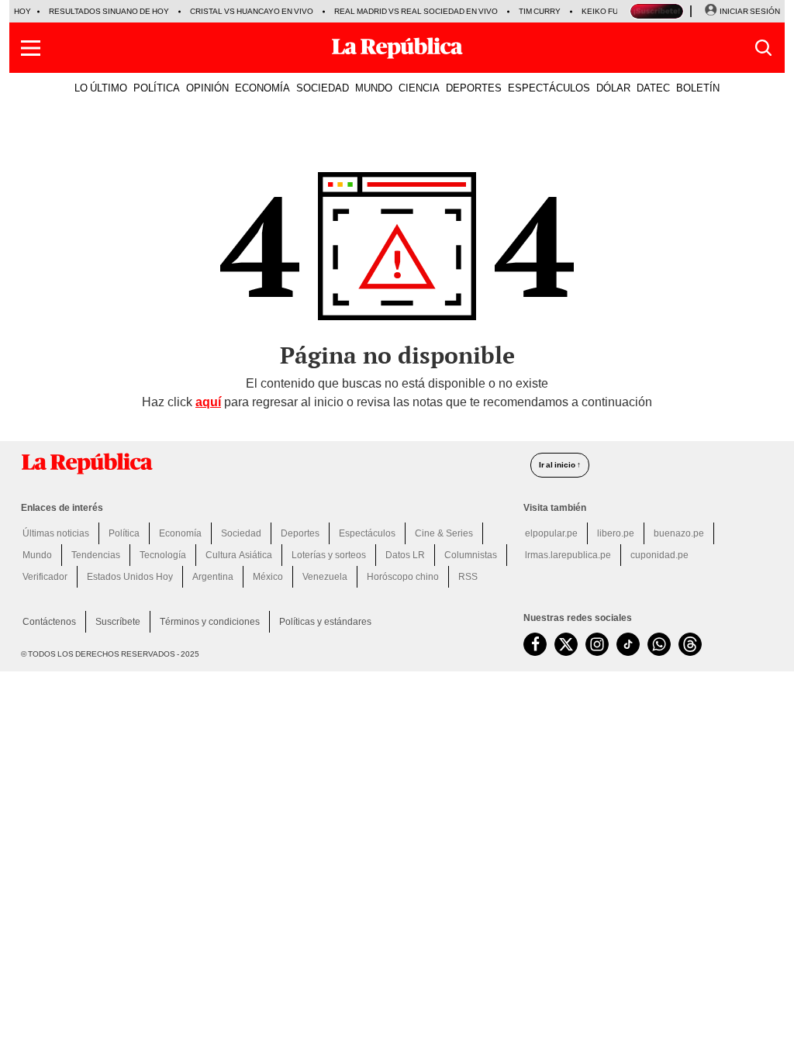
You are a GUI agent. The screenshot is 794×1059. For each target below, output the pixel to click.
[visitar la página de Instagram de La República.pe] (597, 644)
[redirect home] (266, 463)
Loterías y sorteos (329, 555)
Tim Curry (540, 11)
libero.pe (615, 533)
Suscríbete (117, 621)
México (268, 576)
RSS (468, 576)
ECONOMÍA (262, 87)
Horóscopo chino (403, 576)
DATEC (653, 87)
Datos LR (405, 555)
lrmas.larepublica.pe (568, 555)
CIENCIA (419, 87)
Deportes (300, 533)
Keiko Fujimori (613, 11)
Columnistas (470, 555)
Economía (180, 533)
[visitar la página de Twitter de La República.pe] (566, 644)
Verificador (44, 576)
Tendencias (95, 555)
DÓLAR (613, 87)
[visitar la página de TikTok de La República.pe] (628, 644)
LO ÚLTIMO (100, 87)
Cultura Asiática (238, 555)
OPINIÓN (207, 87)
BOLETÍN (698, 87)
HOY (22, 11)
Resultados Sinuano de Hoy (109, 11)
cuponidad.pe (659, 555)
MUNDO (373, 87)
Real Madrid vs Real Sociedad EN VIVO (416, 11)
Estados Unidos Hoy (130, 576)
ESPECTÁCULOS (549, 87)
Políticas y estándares (325, 621)
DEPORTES (474, 87)
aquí (208, 402)
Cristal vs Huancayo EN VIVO (251, 11)
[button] (30, 48)
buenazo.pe (679, 533)
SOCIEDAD (322, 87)
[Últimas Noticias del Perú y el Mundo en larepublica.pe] (397, 48)
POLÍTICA (156, 87)
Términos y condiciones (210, 621)
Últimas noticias (55, 533)
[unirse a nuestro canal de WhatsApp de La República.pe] (659, 644)
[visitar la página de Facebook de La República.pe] (535, 644)
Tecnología (163, 555)
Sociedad (241, 533)
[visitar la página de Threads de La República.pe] (690, 644)
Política (124, 533)
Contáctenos (49, 621)
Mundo (37, 555)
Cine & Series (444, 533)
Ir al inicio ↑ (560, 465)
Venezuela (324, 576)
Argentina (212, 576)
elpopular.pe (551, 533)
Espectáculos (367, 533)
